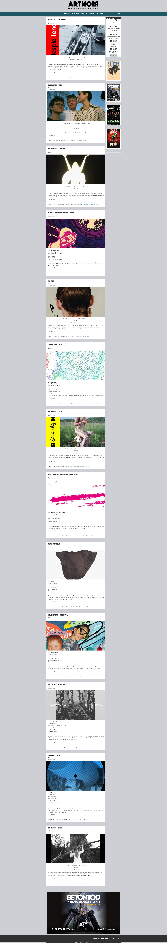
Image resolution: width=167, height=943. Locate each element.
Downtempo (70, 403)
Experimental (73, 204)
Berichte (67, 14)
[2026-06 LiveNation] (113, 79)
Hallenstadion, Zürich (113, 22)
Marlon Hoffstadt (77, 676)
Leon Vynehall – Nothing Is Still (57, 684)
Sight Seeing (75, 528)
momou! (90, 942)
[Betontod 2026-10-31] (113, 101)
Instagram (79, 126)
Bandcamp (68, 126)
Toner (87, 336)
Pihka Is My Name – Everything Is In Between (61, 213)
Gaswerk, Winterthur (113, 50)
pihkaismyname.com (57, 259)
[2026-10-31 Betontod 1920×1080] (83, 933)
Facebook (74, 126)
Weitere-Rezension (58, 77)
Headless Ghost (80, 535)
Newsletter (104, 939)
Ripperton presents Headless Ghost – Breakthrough (63, 475)
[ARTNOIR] (83, 10)
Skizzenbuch (96, 403)
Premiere (57, 140)
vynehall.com (55, 731)
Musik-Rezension (58, 204)
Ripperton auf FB (56, 521)
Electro (79, 77)
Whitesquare (85, 819)
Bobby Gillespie (71, 77)
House (89, 77)
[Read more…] (52, 72)
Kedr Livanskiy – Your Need (55, 411)
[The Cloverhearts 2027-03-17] (113, 124)
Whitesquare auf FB (56, 802)
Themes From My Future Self (79, 668)
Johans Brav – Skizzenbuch (55, 344)
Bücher (76, 77)
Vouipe (90, 606)
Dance (69, 336)
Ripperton (94, 535)
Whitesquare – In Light (54, 755)
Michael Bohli (77, 128)
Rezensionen (75, 14)
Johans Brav (81, 403)
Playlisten (100, 14)
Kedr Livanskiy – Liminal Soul (56, 148)
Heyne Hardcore (84, 77)
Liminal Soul (87, 204)
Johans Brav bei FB (56, 391)
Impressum (96, 939)
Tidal (84, 126)
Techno (97, 204)
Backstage (84, 14)
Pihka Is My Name (93, 272)
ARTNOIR (83, 942)
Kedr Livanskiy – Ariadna (55, 828)
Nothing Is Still (88, 747)
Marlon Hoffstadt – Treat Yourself (58, 615)
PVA (85, 336)
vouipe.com (55, 591)
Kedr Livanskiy (82, 204)
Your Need (88, 466)
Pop (83, 140)
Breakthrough (70, 535)
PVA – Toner (51, 281)
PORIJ (85, 140)
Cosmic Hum (70, 606)
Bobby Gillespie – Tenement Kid (57, 19)
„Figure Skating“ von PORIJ (55, 85)
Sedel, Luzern (113, 43)
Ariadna (85, 457)
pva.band (76, 320)
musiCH (91, 403)
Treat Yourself (89, 676)
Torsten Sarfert (77, 62)
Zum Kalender (113, 55)
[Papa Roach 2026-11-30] (113, 148)
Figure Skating (70, 140)
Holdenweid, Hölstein (113, 36)
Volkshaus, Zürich (113, 29)
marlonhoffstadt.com (57, 662)
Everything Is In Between (75, 272)
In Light (75, 819)
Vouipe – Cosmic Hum (54, 544)
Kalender (92, 14)
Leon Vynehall (76, 747)
